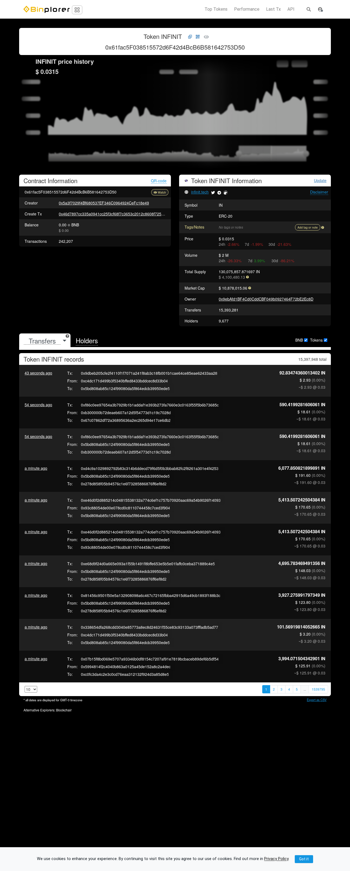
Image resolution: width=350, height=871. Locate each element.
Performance (246, 9)
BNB (299, 340)
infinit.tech (200, 192)
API (290, 9)
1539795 (318, 689)
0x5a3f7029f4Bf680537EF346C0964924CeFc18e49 (104, 203)
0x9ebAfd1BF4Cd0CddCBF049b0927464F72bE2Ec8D (266, 299)
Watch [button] (162, 192)
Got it (304, 859)
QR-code (159, 180)
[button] (320, 9)
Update (320, 180)
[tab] (45, 340)
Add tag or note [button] (308, 227)
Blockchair (64, 710)
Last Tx (273, 9)
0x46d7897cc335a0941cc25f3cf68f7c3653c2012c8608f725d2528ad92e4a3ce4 (127, 214)
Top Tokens (216, 9)
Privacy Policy (276, 859)
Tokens (316, 340)
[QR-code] (197, 36)
